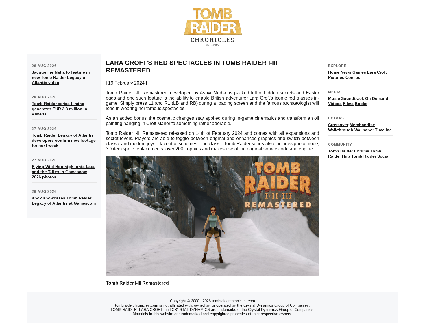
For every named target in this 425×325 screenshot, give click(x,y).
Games (359, 72)
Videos (335, 103)
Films (348, 103)
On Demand (376, 98)
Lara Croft (377, 72)
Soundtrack (352, 98)
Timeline (383, 130)
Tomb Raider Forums (348, 151)
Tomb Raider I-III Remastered (137, 283)
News (346, 72)
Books (361, 103)
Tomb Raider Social (370, 156)
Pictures (336, 77)
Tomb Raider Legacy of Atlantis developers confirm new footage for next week (64, 140)
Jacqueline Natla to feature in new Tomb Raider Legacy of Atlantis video (61, 77)
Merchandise (362, 124)
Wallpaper (364, 130)
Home (333, 72)
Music (334, 98)
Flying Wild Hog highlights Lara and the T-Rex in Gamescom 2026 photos (63, 171)
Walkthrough (340, 130)
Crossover (338, 124)
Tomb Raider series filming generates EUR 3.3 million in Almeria (59, 108)
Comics (352, 77)
